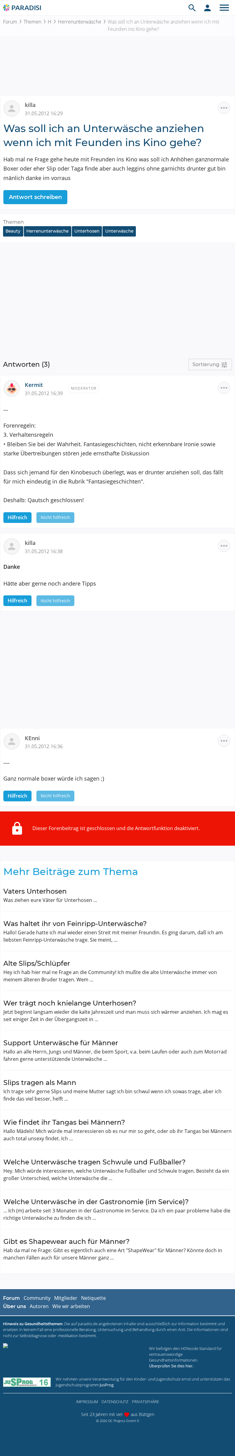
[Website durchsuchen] (192, 7)
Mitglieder (65, 1298)
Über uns (14, 1306)
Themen (32, 21)
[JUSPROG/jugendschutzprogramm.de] (27, 1382)
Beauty (13, 231)
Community (37, 1298)
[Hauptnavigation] (224, 7)
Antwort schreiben (35, 197)
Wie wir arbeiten (71, 1306)
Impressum (87, 1401)
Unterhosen (86, 231)
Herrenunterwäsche (79, 21)
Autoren (39, 1306)
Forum (10, 21)
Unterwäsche (119, 231)
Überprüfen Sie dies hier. (171, 1366)
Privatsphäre (145, 1401)
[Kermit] (14, 388)
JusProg (107, 1385)
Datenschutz (115, 1401)
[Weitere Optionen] (224, 108)
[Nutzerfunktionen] (207, 7)
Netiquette (93, 1298)
